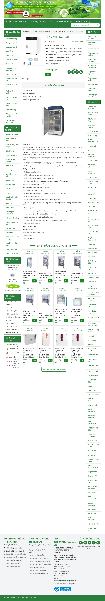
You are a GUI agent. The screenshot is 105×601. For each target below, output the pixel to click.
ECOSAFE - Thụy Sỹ (93, 233)
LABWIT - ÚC (92, 386)
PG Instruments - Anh (93, 460)
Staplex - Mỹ (92, 476)
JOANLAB (91, 336)
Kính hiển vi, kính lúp (13, 317)
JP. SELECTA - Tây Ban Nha (92, 325)
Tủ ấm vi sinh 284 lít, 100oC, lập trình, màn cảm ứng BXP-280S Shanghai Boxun (61, 353)
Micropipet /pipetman (10, 213)
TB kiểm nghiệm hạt (11, 79)
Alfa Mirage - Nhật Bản (92, 107)
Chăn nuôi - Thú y (92, 89)
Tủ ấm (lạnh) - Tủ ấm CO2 (12, 223)
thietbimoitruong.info (67, 584)
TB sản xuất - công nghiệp (12, 115)
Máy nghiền (10, 193)
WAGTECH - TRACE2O (92, 519)
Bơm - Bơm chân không (11, 139)
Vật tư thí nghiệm (12, 329)
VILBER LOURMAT (91, 504)
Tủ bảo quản (10, 228)
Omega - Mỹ (92, 455)
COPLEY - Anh (93, 177)
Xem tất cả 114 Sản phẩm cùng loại (54, 369)
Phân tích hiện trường (93, 54)
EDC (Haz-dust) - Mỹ (93, 226)
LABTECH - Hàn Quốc (93, 366)
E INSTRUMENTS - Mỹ (93, 219)
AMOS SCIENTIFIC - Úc (93, 141)
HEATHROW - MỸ (92, 306)
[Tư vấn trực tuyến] (13, 266)
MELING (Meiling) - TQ (92, 410)
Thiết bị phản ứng (12, 253)
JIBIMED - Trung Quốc (93, 331)
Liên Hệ (87, 22)
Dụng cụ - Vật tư (11, 155)
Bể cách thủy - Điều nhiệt (12, 146)
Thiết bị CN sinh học (11, 98)
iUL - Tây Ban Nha (92, 312)
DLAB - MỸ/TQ (93, 194)
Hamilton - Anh (93, 278)
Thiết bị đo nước (12, 60)
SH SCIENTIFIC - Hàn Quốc (93, 487)
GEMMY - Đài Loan (92, 268)
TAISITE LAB (92, 493)
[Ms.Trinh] (12, 275)
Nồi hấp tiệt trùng (12, 218)
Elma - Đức (91, 207)
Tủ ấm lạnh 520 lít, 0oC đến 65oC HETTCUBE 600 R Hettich (29, 275)
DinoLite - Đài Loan (93, 189)
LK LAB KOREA (93, 376)
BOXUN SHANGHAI (91, 172)
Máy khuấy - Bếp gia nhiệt (12, 198)
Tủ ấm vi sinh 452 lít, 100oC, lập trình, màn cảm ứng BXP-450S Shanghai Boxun (45, 353)
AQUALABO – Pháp (92, 120)
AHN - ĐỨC (92, 150)
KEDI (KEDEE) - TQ (93, 360)
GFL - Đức (91, 257)
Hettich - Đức (92, 273)
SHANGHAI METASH (91, 416)
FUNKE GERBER (93, 253)
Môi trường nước (92, 44)
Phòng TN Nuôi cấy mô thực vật (15, 557)
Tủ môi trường (11, 110)
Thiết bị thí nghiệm (12, 311)
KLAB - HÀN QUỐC (92, 350)
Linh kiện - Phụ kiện (11, 175)
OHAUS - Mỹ (92, 451)
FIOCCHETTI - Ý (93, 244)
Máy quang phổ (11, 47)
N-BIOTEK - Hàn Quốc (93, 446)
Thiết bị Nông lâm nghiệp (13, 548)
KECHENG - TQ (93, 355)
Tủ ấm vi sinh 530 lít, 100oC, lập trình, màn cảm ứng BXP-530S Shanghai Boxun (29, 353)
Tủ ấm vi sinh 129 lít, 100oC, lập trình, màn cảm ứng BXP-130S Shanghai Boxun (77, 353)
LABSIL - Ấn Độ (93, 371)
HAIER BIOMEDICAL (92, 287)
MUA (48, 74)
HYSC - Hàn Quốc (92, 300)
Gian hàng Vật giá (12, 332)
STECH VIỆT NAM (11, 302)
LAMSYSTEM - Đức (92, 381)
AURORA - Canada (91, 126)
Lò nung (9, 170)
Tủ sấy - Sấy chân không (12, 104)
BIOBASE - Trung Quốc (92, 155)
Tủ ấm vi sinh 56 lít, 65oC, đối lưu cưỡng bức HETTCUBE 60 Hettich (76, 313)
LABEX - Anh (92, 390)
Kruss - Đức (92, 340)
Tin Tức (79, 22)
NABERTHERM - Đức (93, 429)
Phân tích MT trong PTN (92, 60)
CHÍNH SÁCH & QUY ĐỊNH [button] (63, 22)
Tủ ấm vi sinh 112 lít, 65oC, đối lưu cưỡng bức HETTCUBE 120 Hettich (61, 313)
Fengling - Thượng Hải (92, 239)
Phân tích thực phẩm (93, 79)
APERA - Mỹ (92, 146)
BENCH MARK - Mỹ (93, 166)
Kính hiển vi (10, 207)
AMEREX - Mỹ (92, 136)
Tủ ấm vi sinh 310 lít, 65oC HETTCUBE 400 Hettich (77, 276)
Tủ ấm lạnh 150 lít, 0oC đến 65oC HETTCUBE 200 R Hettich (29, 314)
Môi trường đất (93, 49)
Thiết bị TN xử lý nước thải (13, 560)
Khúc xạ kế (10, 166)
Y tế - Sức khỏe (93, 84)
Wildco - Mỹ (92, 509)
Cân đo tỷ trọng (11, 39)
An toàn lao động (12, 134)
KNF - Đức (91, 344)
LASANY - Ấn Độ (93, 395)
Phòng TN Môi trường (11, 545)
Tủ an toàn (10, 233)
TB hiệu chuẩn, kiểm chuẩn (11, 121)
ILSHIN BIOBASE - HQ (93, 318)
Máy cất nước (10, 184)
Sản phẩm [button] (23, 22)
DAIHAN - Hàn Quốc (93, 183)
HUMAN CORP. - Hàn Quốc (93, 293)
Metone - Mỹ (92, 405)
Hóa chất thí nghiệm (10, 160)
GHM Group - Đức (92, 262)
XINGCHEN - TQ (93, 524)
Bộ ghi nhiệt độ (11, 249)
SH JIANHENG (92, 472)
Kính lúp (9, 203)
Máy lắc (8, 189)
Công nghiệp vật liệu (92, 96)
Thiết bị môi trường (12, 314)
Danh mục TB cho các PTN (41, 22)
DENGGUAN (92, 198)
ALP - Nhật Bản (93, 131)
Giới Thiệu (13, 22)
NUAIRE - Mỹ (92, 440)
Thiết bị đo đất (11, 74)
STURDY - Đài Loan (92, 481)
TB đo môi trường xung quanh (12, 69)
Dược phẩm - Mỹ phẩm (92, 73)
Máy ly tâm (10, 180)
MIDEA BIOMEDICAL (92, 423)
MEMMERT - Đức (92, 400)
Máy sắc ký (10, 51)
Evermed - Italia (93, 202)
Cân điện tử (10, 151)
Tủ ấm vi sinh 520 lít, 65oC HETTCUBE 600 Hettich (45, 276)
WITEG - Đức (92, 513)
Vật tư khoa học (11, 305)
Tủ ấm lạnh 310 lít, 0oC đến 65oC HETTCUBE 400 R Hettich (61, 275)
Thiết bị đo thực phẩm (11, 92)
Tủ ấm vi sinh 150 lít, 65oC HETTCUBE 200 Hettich (45, 315)
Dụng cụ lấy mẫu (12, 43)
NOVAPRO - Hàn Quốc (92, 435)
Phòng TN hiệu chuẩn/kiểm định (15, 554)
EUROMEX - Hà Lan (93, 212)
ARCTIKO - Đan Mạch (93, 114)
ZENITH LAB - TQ (92, 529)
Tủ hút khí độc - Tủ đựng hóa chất (12, 238)
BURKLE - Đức (93, 161)
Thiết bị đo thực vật (11, 86)
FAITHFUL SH (92, 248)
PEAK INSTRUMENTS (93, 467)
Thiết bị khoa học (11, 308)
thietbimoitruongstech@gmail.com (65, 581)
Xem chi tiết (32, 268)
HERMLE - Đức (93, 282)
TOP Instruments (92, 498)
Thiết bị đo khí (11, 64)
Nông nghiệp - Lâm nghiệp (93, 66)
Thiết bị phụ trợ (11, 55)
